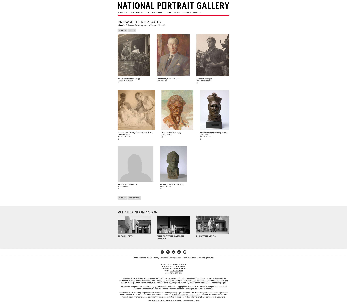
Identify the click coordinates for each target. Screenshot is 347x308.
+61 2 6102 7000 (176, 271)
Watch (177, 12)
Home (135, 258)
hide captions (134, 198)
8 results (122, 30)
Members (186, 12)
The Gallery (158, 12)
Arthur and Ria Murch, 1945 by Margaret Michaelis (145, 25)
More (195, 12)
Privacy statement (160, 258)
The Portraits (136, 12)
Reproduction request (172, 297)
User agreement (175, 258)
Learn (169, 12)
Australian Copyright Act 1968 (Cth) (186, 295)
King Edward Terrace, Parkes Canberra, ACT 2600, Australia (173, 267)
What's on (122, 12)
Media (149, 258)
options (132, 30)
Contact (142, 258)
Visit (147, 12)
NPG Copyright (219, 297)
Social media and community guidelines (198, 258)
